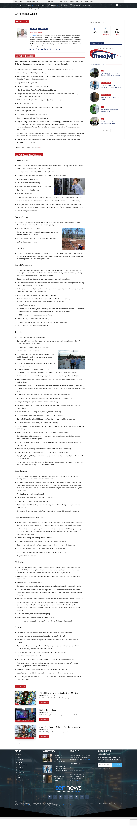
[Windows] (56, 49)
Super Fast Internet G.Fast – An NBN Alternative (60, 727)
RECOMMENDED (97, 43)
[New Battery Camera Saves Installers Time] (94, 109)
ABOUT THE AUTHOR (25, 56)
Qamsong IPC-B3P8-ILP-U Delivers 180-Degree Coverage (59, 758)
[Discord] (33, 49)
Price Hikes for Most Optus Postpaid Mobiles (58, 693)
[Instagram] (39, 49)
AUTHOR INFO (22, 21)
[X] (48, 49)
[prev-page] (16, 743)
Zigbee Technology (47, 710)
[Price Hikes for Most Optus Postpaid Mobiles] (25, 698)
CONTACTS (75, 764)
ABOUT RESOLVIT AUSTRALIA (28, 155)
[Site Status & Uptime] (111, 5)
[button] (119, 5)
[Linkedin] (42, 49)
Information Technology (24, 720)
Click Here (77, 780)
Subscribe (117, 764)
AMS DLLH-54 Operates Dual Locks (59, 778)
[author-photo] (23, 39)
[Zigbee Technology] (25, 715)
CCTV (102, 70)
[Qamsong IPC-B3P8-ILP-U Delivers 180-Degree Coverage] (94, 73)
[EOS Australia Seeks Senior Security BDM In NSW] (94, 121)
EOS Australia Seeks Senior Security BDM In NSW (109, 122)
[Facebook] (36, 49)
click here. (87, 759)
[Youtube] (59, 49)
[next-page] (19, 743)
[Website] (50, 49)
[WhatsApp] (53, 49)
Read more (44, 702)
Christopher (33, 35)
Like (94, 27)
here (41, 147)
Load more (105, 130)
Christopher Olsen (44, 695)
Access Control (106, 82)
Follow (105, 27)
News (17, 703)
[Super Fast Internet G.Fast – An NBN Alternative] (25, 732)
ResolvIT (26, 805)
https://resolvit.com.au (36, 32)
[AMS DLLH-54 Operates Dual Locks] (94, 97)
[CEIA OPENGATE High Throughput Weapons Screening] (94, 85)
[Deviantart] (30, 49)
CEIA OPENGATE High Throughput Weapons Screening (111, 86)
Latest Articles (97, 65)
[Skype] (45, 49)
